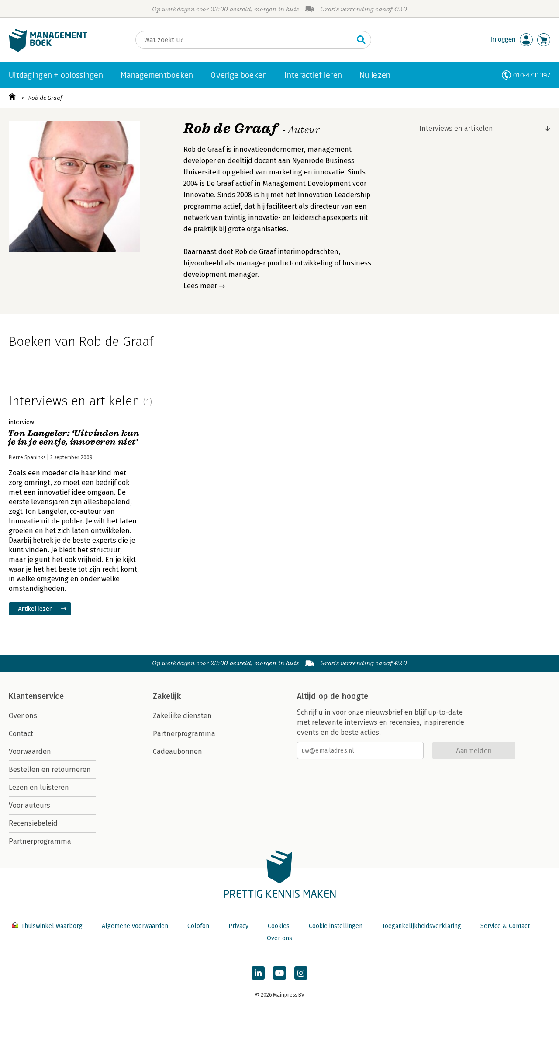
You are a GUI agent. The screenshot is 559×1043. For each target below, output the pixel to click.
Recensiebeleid (33, 823)
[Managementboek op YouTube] (279, 973)
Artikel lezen (35, 608)
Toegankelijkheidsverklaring (421, 926)
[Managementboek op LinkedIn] (258, 973)
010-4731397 (531, 75)
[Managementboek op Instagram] (300, 973)
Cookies (279, 926)
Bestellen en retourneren (50, 769)
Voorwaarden (30, 751)
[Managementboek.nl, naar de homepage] (48, 49)
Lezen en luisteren (39, 787)
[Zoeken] (361, 40)
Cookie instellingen (335, 926)
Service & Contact (505, 926)
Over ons (23, 716)
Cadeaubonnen (177, 751)
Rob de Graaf (45, 97)
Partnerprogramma (40, 841)
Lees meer (200, 286)
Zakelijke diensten (182, 716)
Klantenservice (36, 696)
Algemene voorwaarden (135, 926)
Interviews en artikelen (456, 128)
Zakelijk (167, 696)
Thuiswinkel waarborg (51, 926)
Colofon (198, 926)
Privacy (238, 926)
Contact (21, 733)
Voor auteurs (29, 805)
